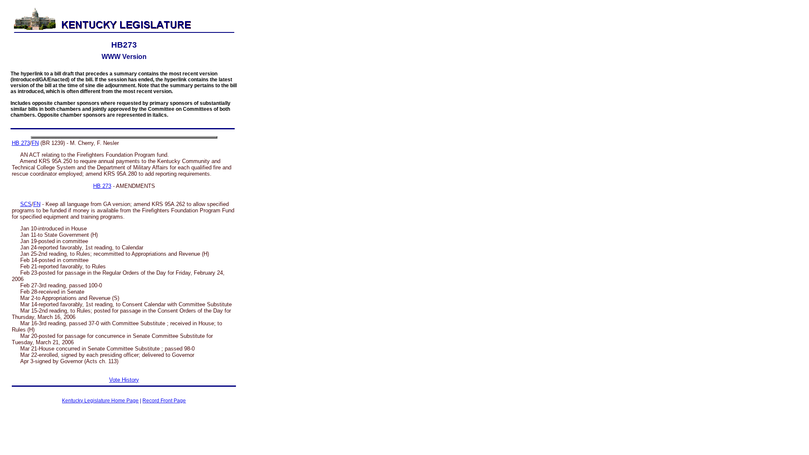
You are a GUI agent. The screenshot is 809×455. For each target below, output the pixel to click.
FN (35, 143)
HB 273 (21, 143)
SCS (26, 204)
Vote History (124, 380)
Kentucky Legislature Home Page (100, 401)
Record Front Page (164, 401)
